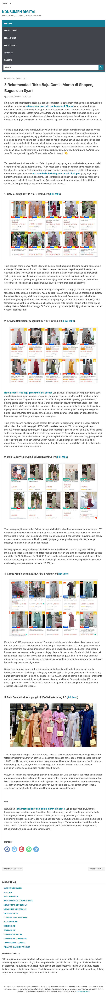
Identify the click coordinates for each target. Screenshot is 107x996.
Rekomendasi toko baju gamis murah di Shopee (28, 392)
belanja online (10, 922)
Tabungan (8, 53)
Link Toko (68, 320)
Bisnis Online (10, 38)
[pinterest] (21, 849)
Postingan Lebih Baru (12, 869)
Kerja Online (10, 45)
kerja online (9, 930)
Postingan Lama (96, 869)
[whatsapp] (29, 849)
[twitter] (14, 849)
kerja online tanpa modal (15, 939)
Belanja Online (11, 31)
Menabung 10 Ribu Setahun (15, 905)
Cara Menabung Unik (13, 888)
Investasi (8, 60)
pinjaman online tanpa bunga (17, 947)
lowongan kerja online (14, 943)
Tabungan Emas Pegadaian (15, 918)
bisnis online (9, 926)
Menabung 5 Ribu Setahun (15, 909)
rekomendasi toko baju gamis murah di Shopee (56, 173)
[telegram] (36, 849)
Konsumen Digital (19, 12)
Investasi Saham (11, 897)
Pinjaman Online (11, 913)
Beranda (8, 24)
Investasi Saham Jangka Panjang (18, 901)
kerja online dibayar (13, 934)
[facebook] (7, 849)
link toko (55, 193)
